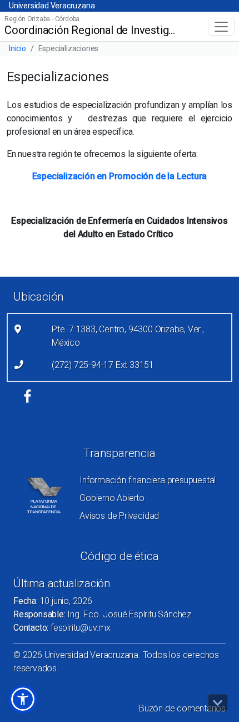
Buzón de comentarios (182, 708)
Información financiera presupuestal (147, 480)
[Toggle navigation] (221, 27)
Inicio (17, 48)
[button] (22, 699)
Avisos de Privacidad (119, 515)
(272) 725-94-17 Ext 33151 (103, 365)
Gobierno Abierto (112, 498)
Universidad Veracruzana (51, 5)
